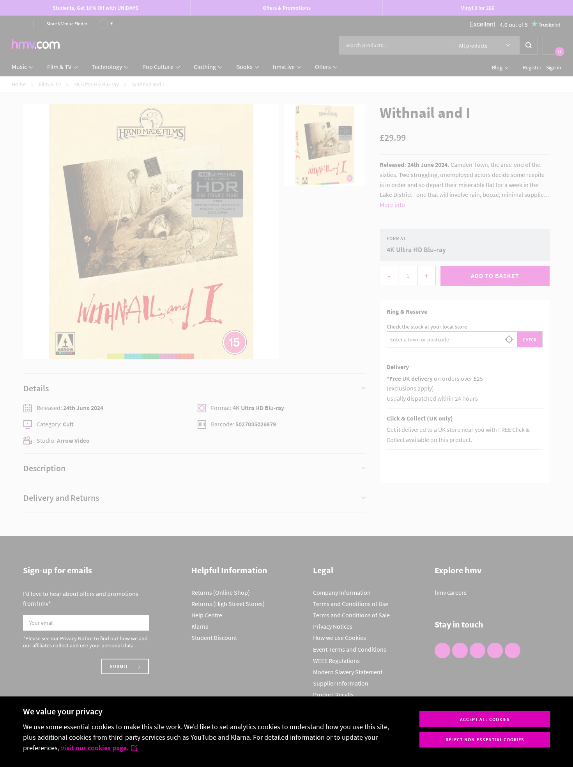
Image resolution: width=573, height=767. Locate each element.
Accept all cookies (485, 719)
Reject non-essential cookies (485, 739)
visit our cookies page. (95, 747)
